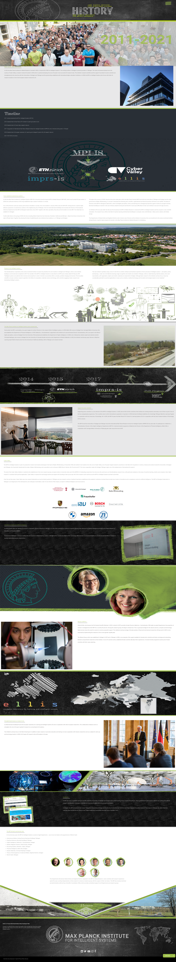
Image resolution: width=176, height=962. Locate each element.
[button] (6, 431)
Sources (26, 958)
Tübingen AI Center (22, 528)
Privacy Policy (21, 958)
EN (160, 39)
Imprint (16, 958)
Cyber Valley (7, 460)
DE (162, 39)
